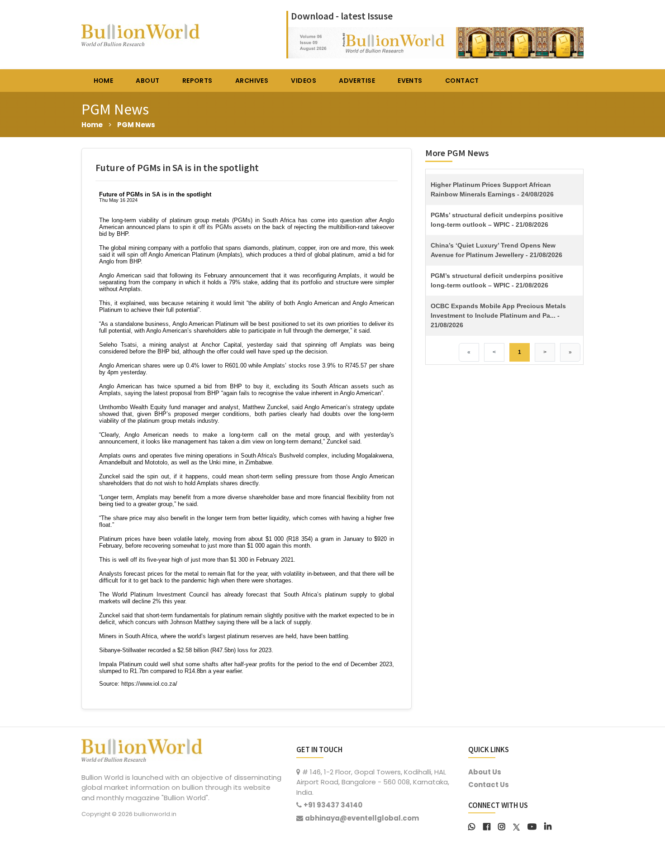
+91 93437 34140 (333, 805)
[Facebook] (486, 826)
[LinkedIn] (547, 826)
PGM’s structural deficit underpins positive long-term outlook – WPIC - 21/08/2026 (497, 280)
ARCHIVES (251, 80)
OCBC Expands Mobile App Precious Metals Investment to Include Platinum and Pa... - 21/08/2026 (498, 315)
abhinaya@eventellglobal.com (362, 818)
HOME (104, 80)
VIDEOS (303, 80)
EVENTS (410, 80)
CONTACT (462, 80)
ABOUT (147, 80)
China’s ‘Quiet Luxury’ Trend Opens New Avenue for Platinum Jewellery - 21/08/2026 (496, 250)
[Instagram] (501, 826)
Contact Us (488, 784)
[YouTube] (532, 826)
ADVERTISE (357, 80)
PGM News (136, 124)
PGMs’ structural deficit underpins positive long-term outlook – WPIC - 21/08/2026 (497, 219)
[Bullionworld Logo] (141, 749)
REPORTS (197, 80)
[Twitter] (516, 826)
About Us (484, 772)
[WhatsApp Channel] (471, 826)
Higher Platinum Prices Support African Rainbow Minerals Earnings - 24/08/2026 (492, 189)
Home (92, 124)
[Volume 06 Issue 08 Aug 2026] (436, 42)
